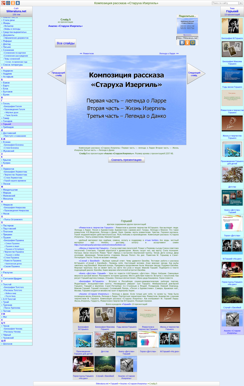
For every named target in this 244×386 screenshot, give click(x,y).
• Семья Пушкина (11, 243)
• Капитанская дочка (13, 264)
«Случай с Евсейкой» (89, 261)
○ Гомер (5, 118)
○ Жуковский (7, 151)
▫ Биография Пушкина (13, 240)
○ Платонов (7, 231)
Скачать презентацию (126, 159)
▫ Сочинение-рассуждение (15, 56)
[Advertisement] (126, 31)
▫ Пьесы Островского (13, 219)
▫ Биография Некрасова (14, 207)
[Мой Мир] (8, 3)
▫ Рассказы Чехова (12, 332)
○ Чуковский (7, 338)
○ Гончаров (6, 121)
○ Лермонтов (7, 169)
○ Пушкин (6, 237)
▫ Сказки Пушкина (11, 266)
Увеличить (187, 35)
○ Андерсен (7, 70)
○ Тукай (5, 302)
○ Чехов (5, 326)
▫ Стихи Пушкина (11, 258)
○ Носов (5, 213)
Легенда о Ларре (169, 53)
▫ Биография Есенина (13, 145)
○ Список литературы (12, 65)
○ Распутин (7, 272)
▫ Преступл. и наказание (14, 136)
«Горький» (127, 304)
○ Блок (4, 88)
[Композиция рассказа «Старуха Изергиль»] (126, 100)
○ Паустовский (8, 228)
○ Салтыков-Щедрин (11, 278)
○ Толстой (6, 284)
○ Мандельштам (9, 190)
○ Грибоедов (7, 127)
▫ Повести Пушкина (12, 260)
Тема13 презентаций (232, 11)
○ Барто (5, 85)
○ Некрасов (7, 204)
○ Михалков (7, 198)
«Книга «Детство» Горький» (92, 273)
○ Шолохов (6, 344)
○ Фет (4, 317)
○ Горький (6, 124)
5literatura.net (102, 384)
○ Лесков (5, 184)
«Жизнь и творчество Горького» (94, 248)
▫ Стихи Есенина (11, 148)
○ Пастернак (7, 225)
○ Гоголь (5, 103)
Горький (114, 384)
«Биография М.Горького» (91, 281)
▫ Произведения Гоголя (14, 109)
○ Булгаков (6, 91)
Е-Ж (3, 139)
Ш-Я (3, 341)
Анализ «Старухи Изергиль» (65, 26)
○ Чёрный (6, 335)
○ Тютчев (5, 311)
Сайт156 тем (16, 11)
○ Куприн (5, 163)
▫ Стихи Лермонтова (12, 178)
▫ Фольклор (8, 26)
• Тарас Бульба (10, 115)
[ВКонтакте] (18, 3)
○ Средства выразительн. (14, 32)
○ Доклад (6, 44)
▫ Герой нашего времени (14, 181)
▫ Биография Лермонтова (15, 172)
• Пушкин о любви (12, 255)
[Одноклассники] (13, 3)
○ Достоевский (8, 133)
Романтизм (87, 53)
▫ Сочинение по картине (14, 53)
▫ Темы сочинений (11, 59)
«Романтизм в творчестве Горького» (96, 227)
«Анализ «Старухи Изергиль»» (94, 294)
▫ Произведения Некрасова (16, 210)
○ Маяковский (8, 195)
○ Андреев (6, 73)
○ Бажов (5, 82)
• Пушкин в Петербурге (14, 249)
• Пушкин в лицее (11, 246)
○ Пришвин (6, 234)
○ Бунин (5, 94)
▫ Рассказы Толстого (12, 290)
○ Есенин (5, 142)
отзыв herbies (152, 240)
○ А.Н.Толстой (8, 299)
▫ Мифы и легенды (11, 29)
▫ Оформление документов (15, 38)
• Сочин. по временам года (15, 62)
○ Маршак (6, 193)
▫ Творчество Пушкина (13, 252)
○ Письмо (6, 47)
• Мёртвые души (11, 112)
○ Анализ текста (9, 17)
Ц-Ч (3, 323)
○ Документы (7, 35)
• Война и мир (10, 293)
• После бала (9, 296)
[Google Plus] (3, 3)
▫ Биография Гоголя (12, 106)
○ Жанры (5, 23)
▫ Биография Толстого (13, 287)
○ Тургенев (6, 305)
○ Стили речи (8, 20)
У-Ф (3, 314)
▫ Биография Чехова (12, 329)
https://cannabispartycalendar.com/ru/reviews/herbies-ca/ (99, 245)
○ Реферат (6, 41)
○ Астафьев (7, 76)
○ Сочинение (7, 50)
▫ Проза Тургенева (11, 308)
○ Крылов (6, 160)
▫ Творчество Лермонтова (15, 175)
